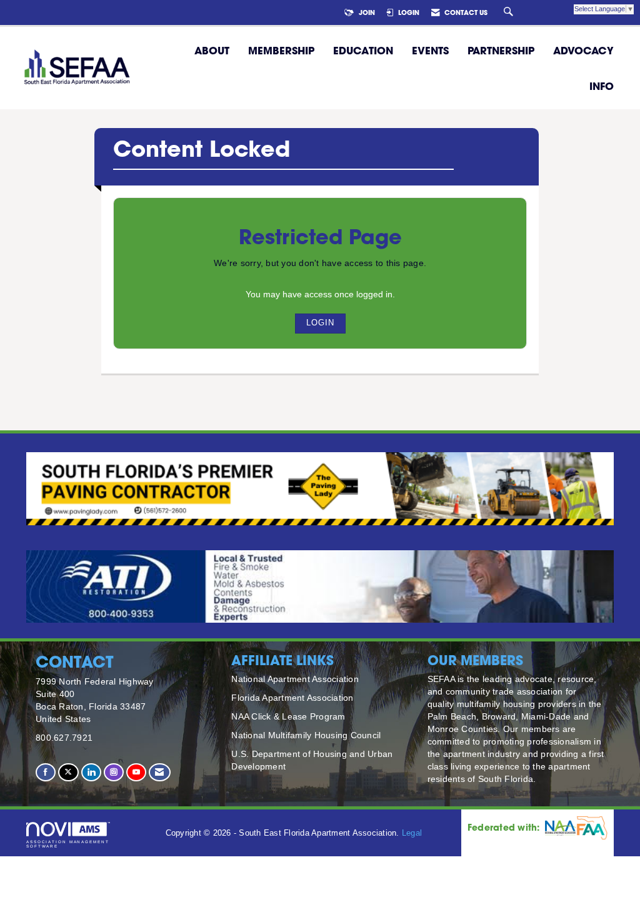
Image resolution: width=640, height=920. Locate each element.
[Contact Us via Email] (159, 772)
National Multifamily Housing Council (306, 735)
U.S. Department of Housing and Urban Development (311, 760)
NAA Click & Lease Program (288, 716)
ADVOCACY (583, 50)
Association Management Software (67, 843)
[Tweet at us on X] (68, 772)
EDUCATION (363, 50)
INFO (601, 85)
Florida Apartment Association (292, 698)
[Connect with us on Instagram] (114, 772)
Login (320, 323)
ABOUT (211, 50)
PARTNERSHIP (501, 50)
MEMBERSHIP (281, 50)
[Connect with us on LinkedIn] (91, 772)
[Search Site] (510, 12)
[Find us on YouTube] (136, 772)
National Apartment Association (295, 679)
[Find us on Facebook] (46, 772)
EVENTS (430, 50)
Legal (412, 833)
